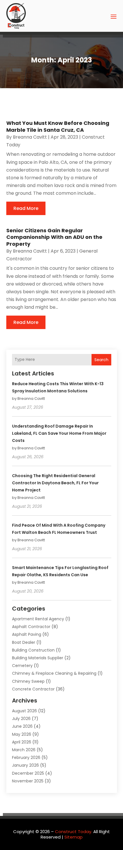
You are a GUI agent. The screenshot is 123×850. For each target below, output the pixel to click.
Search (101, 360)
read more (25, 208)
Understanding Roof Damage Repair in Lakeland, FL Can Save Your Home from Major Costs (59, 433)
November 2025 (27, 781)
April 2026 (21, 742)
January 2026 (25, 765)
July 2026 (21, 718)
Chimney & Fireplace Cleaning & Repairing (54, 673)
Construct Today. (73, 832)
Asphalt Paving (26, 634)
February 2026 (26, 757)
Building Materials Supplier (37, 658)
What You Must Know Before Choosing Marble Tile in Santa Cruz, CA (57, 126)
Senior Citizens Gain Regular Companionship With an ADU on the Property (54, 237)
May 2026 (21, 734)
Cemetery (22, 665)
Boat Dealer (23, 642)
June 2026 (22, 726)
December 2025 (28, 773)
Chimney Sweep (28, 681)
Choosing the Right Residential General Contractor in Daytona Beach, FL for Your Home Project (55, 483)
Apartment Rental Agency (38, 619)
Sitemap (73, 837)
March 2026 (23, 750)
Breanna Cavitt (30, 137)
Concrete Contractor (33, 689)
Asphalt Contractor (31, 626)
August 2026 (24, 711)
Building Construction (33, 650)
